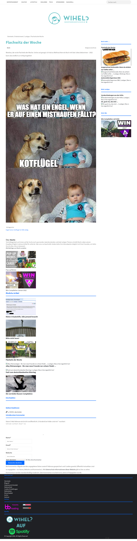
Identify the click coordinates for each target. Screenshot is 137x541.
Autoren (6, 497)
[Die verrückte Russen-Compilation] (21, 391)
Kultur (24, 2)
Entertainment (12, 2)
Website (9, 453)
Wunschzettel (8, 493)
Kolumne (44, 2)
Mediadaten (8, 491)
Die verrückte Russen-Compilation (19, 393)
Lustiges (27, 36)
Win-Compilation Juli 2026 (110, 119)
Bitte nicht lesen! (12, 338)
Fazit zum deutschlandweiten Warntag (21, 372)
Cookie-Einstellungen (11, 489)
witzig (26, 230)
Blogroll (70, 2)
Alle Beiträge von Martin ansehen (16, 248)
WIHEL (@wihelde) (16, 412)
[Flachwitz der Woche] (21, 358)
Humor (11, 230)
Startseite (10, 36)
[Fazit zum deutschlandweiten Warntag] (30, 370)
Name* (8, 437)
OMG (23, 230)
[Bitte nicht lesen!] (21, 336)
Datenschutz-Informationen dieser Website (60, 469)
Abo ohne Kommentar (34, 460)
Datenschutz (8, 487)
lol (20, 230)
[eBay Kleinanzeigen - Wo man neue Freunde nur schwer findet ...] (38, 364)
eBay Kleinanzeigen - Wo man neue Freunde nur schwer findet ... (31, 366)
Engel (7, 230)
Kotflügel (16, 230)
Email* (8, 445)
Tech (51, 2)
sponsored (60, 2)
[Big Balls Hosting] (11, 510)
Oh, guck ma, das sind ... (109, 102)
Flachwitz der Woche (14, 360)
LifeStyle (33, 2)
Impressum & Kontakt (11, 485)
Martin (8, 47)
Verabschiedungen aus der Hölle (112, 95)
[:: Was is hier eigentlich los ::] (68, 18)
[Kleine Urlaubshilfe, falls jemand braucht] (21, 314)
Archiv (6, 495)
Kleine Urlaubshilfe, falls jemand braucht (22, 316)
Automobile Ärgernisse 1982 (110, 78)
